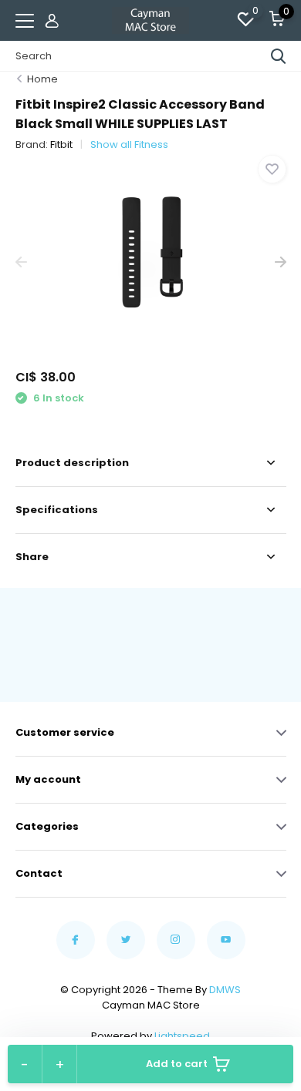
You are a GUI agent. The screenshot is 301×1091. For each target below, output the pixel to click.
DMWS (225, 989)
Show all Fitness (129, 144)
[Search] (278, 56)
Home (42, 79)
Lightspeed (182, 1036)
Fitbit (61, 144)
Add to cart (177, 1063)
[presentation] (21, 262)
